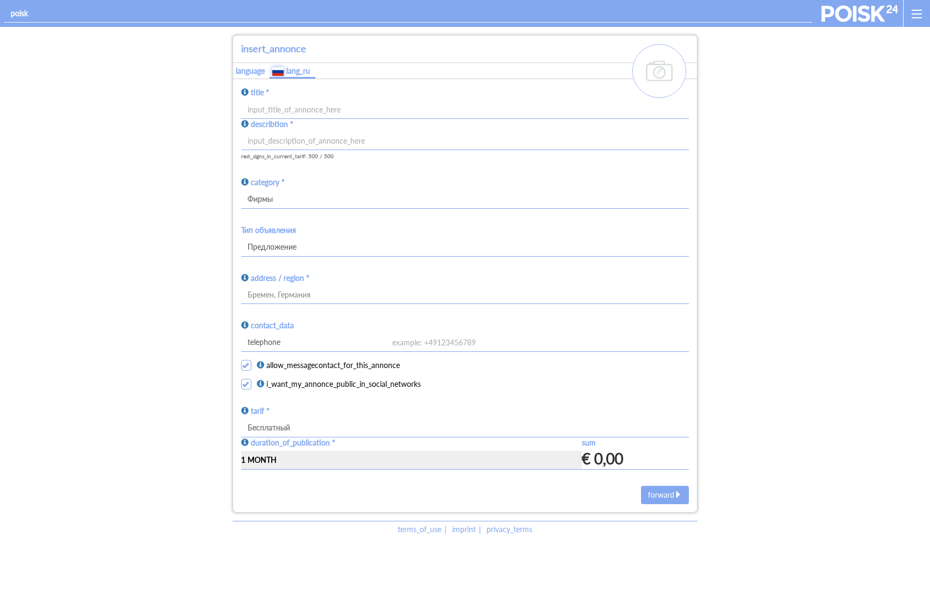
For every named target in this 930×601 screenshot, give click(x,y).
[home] (859, 13)
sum (589, 442)
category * (268, 182)
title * (260, 92)
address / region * (280, 277)
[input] (465, 141)
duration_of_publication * (293, 442)
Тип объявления (268, 230)
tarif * (260, 410)
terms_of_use (419, 529)
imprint (464, 529)
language (250, 70)
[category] (465, 199)
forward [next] (661, 494)
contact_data (272, 325)
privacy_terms (509, 529)
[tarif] (465, 428)
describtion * (272, 124)
